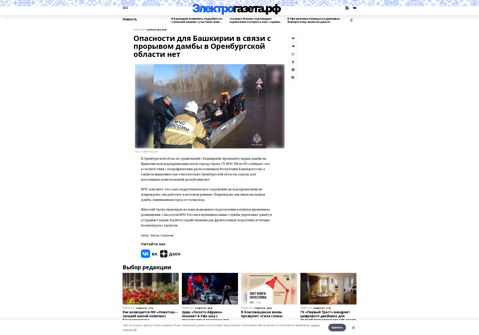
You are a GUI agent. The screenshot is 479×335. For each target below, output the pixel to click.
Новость (130, 19)
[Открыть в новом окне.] (149, 253)
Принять (337, 327)
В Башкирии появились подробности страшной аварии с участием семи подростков (196, 20)
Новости (139, 29)
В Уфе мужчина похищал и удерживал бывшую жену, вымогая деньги (313, 20)
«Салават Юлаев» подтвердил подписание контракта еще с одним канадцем (254, 20)
